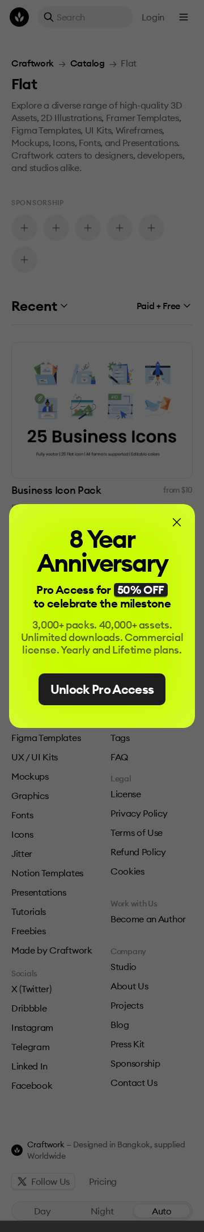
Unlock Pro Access (102, 689)
